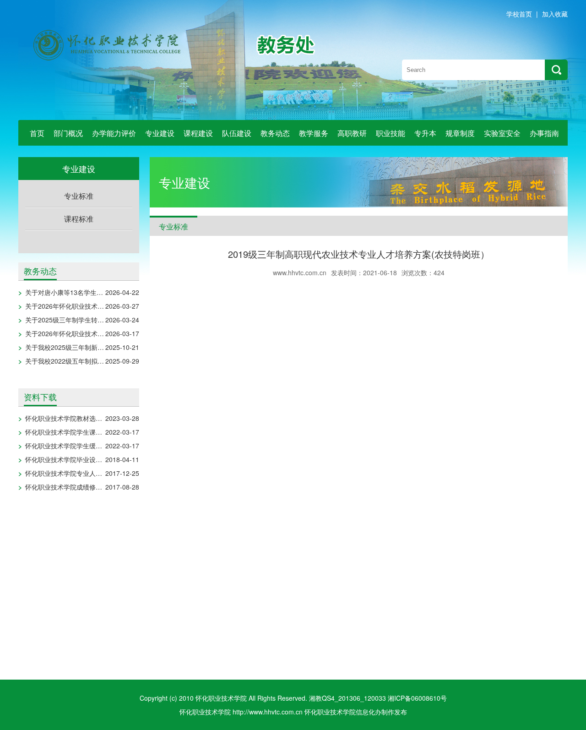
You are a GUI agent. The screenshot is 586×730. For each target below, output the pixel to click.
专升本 (425, 133)
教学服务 (313, 133)
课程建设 (198, 133)
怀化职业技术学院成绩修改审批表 (73, 486)
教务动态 (275, 133)
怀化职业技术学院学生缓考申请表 (73, 445)
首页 (37, 133)
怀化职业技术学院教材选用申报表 (73, 418)
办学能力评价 (114, 133)
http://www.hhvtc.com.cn (268, 711)
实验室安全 (502, 133)
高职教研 (352, 133)
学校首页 (519, 13)
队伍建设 (236, 133)
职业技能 (390, 133)
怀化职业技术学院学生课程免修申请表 (79, 431)
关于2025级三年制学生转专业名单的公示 (83, 319)
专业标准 (78, 196)
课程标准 (78, 218)
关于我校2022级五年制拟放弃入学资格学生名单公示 (99, 360)
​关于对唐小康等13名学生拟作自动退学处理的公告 (96, 292)
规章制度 (460, 133)
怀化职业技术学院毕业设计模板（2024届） (87, 459)
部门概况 (68, 133)
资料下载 (40, 397)
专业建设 (159, 133)
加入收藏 (555, 13)
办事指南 (544, 133)
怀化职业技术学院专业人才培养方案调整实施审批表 (99, 473)
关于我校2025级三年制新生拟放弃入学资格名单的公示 (103, 347)
